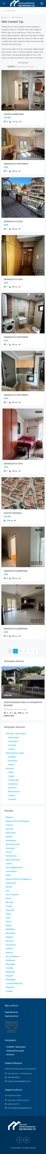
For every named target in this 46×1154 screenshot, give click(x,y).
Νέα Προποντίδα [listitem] (12, 844)
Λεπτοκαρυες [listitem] (11, 871)
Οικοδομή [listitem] (12, 799)
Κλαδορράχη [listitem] (11, 980)
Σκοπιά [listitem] (9, 852)
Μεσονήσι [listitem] (10, 941)
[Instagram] (26, 1140)
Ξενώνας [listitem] (11, 795)
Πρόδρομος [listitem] (10, 960)
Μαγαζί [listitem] (11, 764)
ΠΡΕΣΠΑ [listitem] (9, 949)
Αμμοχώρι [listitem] (10, 910)
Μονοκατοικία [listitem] (14, 792)
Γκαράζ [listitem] (11, 776)
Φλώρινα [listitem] (9, 817)
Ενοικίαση (39, 131)
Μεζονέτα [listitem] (12, 788)
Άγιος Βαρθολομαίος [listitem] (14, 867)
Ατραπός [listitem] (9, 991)
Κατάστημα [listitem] (12, 761)
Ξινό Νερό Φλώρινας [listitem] (14, 983)
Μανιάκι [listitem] (9, 887)
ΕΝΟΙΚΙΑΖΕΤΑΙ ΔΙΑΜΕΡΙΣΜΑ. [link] (16, 571)
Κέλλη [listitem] (8, 875)
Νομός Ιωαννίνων (11, 1016)
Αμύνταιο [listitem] (9, 829)
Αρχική (6, 17)
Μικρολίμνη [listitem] (10, 933)
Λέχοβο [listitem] (9, 906)
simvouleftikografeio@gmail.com (19, 1108)
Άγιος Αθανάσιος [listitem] (13, 956)
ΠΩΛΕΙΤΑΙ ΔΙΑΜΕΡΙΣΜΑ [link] (14, 114)
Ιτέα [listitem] (7, 891)
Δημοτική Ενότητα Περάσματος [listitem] (18, 879)
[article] (23, 693)
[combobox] (27, 66)
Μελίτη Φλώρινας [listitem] (13, 860)
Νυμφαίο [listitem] (9, 976)
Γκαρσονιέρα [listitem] (13, 780)
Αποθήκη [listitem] (12, 757)
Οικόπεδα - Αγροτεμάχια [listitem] (16, 734)
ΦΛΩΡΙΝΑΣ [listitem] (10, 929)
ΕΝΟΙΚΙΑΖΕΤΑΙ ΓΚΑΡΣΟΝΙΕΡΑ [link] (16, 164)
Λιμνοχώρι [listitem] (10, 848)
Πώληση (39, 73)
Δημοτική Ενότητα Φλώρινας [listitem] (17, 821)
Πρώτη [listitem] (8, 922)
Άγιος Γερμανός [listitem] (12, 894)
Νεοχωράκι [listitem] (10, 964)
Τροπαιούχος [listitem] (11, 840)
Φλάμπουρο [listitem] (10, 972)
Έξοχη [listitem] (8, 914)
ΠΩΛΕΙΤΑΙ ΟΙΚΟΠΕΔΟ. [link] (13, 513)
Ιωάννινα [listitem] (9, 825)
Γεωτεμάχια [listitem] (13, 741)
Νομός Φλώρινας (11, 1012)
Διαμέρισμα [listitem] (13, 784)
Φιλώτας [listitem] (9, 952)
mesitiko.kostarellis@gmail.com (18, 1081)
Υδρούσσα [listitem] (10, 987)
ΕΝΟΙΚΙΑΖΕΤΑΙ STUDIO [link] (13, 221)
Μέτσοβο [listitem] (10, 902)
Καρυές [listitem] (9, 925)
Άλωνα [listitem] (8, 898)
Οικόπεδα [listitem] (12, 745)
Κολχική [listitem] (9, 837)
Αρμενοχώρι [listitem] (11, 833)
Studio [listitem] (10, 772)
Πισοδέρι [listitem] (9, 968)
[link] (23, 90)
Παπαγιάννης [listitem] (11, 883)
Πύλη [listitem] (8, 918)
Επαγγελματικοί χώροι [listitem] (15, 753)
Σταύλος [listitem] (11, 749)
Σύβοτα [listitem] (9, 864)
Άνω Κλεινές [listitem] (11, 945)
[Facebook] (20, 1140)
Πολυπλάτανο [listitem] (11, 856)
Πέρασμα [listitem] (9, 937)
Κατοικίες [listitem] (10, 768)
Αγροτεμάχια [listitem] (13, 737)
